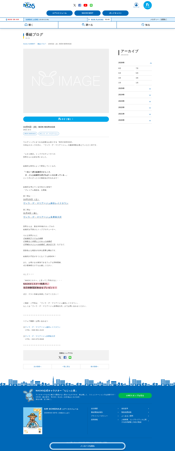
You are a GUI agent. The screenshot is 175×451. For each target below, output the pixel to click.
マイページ (136, 7)
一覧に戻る (66, 366)
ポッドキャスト (115, 13)
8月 (119, 68)
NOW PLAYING (97, 19)
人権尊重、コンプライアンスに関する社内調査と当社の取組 (133, 421)
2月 (119, 83)
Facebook (79, 5)
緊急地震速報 (126, 412)
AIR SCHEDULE (61, 409)
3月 (137, 78)
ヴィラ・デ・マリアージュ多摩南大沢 (42, 217)
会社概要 (94, 408)
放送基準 (124, 408)
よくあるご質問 (127, 416)
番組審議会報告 (97, 412)
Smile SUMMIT (29, 44)
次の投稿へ (37, 366)
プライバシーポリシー (99, 416)
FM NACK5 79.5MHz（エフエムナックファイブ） (29, 5)
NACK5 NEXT (87, 13)
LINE (91, 5)
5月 (137, 73)
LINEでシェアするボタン (70, 357)
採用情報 (94, 420)
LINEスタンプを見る (135, 395)
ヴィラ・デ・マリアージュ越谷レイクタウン (45, 203)
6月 (119, 73)
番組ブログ (42, 44)
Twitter (74, 5)
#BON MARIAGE (30, 133)
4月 (119, 78)
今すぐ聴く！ (68, 119)
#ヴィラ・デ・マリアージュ (49, 133)
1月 (137, 83)
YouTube (85, 5)
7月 (137, 68)
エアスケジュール (59, 13)
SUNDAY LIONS (32, 19)
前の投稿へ (94, 366)
